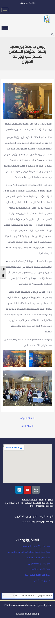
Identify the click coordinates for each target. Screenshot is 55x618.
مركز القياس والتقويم (40, 569)
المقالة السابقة (27, 418)
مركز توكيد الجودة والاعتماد (37, 558)
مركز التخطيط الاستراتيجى (39, 563)
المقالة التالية (27, 426)
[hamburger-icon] (5, 10)
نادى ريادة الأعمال (42, 580)
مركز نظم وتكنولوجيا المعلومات (36, 546)
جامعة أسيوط (32, 596)
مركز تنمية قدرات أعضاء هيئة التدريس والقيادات (29, 552)
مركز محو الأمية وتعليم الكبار (37, 575)
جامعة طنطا (16, 596)
